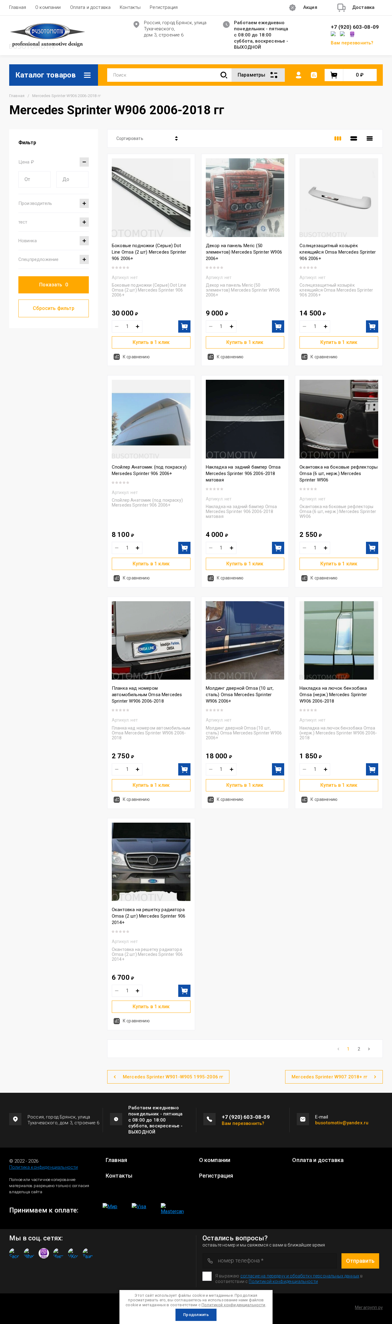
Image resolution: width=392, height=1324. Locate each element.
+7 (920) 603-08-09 (355, 27)
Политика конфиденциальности (43, 1167)
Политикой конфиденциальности (233, 1305)
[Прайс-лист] (369, 138)
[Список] (353, 138)
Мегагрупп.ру (369, 1307)
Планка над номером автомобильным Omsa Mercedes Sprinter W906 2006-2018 (147, 694)
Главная (17, 7)
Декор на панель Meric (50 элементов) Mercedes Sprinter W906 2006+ (244, 252)
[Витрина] (337, 138)
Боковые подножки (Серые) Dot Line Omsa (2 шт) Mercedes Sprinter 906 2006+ (149, 252)
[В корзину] (184, 326)
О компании (48, 7)
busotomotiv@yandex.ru (341, 1123)
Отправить (360, 1261)
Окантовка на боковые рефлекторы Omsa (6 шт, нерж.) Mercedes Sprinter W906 (339, 473)
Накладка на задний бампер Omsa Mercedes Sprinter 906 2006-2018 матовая (243, 473)
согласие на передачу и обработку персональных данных (299, 1275)
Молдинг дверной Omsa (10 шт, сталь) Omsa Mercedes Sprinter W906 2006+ (239, 694)
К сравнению (136, 356)
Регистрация (164, 7)
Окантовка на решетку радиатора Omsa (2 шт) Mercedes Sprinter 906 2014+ (148, 916)
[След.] (369, 1049)
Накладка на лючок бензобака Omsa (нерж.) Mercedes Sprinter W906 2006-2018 (333, 694)
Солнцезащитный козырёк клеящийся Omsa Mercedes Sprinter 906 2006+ (338, 252)
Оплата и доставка (90, 7)
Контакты (130, 7)
